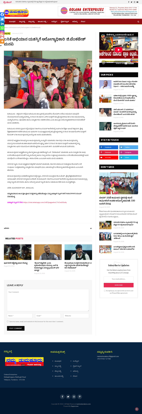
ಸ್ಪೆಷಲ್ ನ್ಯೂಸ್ (65, 21)
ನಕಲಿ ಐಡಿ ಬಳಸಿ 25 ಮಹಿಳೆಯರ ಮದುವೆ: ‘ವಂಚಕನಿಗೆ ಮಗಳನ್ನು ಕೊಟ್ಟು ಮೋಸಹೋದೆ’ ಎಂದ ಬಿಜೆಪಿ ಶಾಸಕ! (125, 111)
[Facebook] (2, 14)
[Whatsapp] (2, 28)
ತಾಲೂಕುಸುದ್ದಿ (59, 376)
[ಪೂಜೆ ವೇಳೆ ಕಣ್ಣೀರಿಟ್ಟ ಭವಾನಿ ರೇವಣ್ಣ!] (17, 252)
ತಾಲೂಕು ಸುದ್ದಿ (42, 21)
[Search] (138, 21)
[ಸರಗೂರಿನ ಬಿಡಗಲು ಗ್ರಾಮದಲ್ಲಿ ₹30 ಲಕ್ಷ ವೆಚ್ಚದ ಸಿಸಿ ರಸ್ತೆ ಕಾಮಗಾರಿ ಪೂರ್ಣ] (105, 225)
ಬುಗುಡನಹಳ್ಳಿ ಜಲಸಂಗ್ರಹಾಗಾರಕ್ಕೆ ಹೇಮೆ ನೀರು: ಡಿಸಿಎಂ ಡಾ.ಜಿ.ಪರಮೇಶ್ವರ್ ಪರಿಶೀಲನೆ (125, 235)
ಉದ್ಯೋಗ (54, 21)
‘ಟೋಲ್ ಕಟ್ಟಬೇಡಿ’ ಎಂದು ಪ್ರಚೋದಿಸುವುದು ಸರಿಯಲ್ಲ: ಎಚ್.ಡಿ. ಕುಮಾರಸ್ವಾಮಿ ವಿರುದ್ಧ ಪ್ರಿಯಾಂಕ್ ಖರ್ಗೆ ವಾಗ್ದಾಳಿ (46, 266)
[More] (2, 41)
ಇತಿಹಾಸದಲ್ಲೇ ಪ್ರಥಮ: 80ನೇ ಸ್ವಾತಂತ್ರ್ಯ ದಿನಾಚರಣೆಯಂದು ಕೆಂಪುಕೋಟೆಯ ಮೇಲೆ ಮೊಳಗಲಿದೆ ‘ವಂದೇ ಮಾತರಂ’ (125, 97)
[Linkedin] (2, 23)
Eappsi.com (74, 406)
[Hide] (1, 46)
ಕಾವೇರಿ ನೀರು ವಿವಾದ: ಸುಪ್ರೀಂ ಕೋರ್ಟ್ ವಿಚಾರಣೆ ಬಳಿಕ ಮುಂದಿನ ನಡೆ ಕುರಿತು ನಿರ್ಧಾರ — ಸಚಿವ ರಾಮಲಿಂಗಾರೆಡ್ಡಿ (125, 83)
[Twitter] (2, 19)
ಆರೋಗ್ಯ (74, 21)
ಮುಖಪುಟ (12, 21)
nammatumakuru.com (84, 404)
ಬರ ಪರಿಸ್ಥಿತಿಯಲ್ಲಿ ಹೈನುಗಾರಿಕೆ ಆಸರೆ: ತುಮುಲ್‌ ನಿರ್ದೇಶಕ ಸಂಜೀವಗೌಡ (124, 248)
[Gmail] (2, 37)
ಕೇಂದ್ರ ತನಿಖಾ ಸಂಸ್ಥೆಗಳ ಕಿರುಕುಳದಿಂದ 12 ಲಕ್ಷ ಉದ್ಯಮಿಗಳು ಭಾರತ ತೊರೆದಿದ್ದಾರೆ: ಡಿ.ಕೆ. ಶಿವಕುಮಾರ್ (78, 265)
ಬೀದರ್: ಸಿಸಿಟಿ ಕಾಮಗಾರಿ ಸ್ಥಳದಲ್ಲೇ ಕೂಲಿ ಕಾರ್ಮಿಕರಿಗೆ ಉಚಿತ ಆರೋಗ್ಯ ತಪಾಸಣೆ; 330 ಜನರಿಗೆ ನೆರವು (117, 200)
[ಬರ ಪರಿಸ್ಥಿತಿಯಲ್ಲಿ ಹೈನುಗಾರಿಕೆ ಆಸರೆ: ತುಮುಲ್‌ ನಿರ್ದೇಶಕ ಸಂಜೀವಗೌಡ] (105, 249)
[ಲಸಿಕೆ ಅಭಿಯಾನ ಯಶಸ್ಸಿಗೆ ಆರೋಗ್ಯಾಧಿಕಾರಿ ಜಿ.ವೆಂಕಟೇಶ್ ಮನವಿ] (48, 80)
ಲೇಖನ (83, 21)
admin (6, 228)
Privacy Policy (116, 293)
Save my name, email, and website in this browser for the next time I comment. (36, 321)
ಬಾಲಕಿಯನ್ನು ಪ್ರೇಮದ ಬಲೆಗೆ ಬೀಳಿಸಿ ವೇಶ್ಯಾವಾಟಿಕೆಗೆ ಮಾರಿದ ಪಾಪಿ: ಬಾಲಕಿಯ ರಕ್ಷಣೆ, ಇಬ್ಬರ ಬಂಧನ (125, 125)
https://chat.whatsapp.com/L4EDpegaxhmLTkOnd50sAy (45, 202)
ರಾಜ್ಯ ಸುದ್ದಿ (22, 21)
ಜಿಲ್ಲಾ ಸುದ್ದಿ (31, 21)
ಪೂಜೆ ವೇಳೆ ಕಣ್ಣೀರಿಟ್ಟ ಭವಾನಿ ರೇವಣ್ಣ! (16, 263)
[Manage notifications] (137, 409)
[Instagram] (2, 32)
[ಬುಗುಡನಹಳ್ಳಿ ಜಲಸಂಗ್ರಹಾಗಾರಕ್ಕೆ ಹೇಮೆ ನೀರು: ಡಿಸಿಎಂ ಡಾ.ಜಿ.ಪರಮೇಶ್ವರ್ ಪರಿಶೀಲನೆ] (105, 236)
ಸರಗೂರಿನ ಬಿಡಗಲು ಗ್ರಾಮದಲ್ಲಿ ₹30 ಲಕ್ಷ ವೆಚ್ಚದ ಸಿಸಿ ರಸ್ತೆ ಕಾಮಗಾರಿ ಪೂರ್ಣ (36, 2)
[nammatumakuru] (16, 11)
